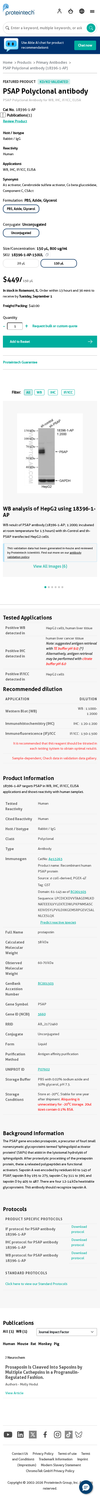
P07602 (44, 1069)
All (28, 392)
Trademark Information (56, 1459)
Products (24, 62)
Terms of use (67, 1453)
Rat (33, 1343)
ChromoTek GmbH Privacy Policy (50, 1471)
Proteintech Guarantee (20, 362)
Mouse (22, 1343)
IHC (53, 392)
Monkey (45, 1343)
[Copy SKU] (47, 254)
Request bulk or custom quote (54, 326)
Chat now (85, 45)
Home (8, 62)
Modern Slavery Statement (61, 1465)
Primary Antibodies (51, 62)
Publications (17, 115)
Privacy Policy (43, 1453)
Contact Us (20, 1453)
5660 (42, 1014)
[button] (86, 1487)
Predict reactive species (58, 922)
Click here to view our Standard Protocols (36, 1284)
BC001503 (78, 892)
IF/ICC (68, 392)
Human (9, 1343)
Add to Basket (20, 341)
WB (39, 392)
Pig (56, 1343)
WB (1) (21, 1331)
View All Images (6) (50, 566)
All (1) (8, 1331)
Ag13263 (55, 859)
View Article (14, 1393)
